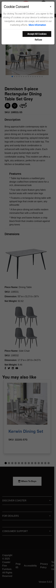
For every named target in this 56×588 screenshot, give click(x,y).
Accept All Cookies (37, 34)
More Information (37, 25)
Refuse (38, 39)
